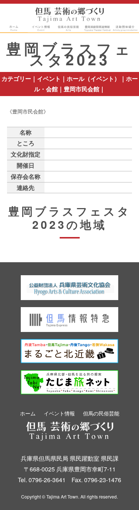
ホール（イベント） (93, 78)
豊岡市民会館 (81, 89)
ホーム (28, 413)
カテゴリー (16, 78)
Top (118, 492)
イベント (49, 78)
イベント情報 (59, 413)
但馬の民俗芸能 (101, 413)
